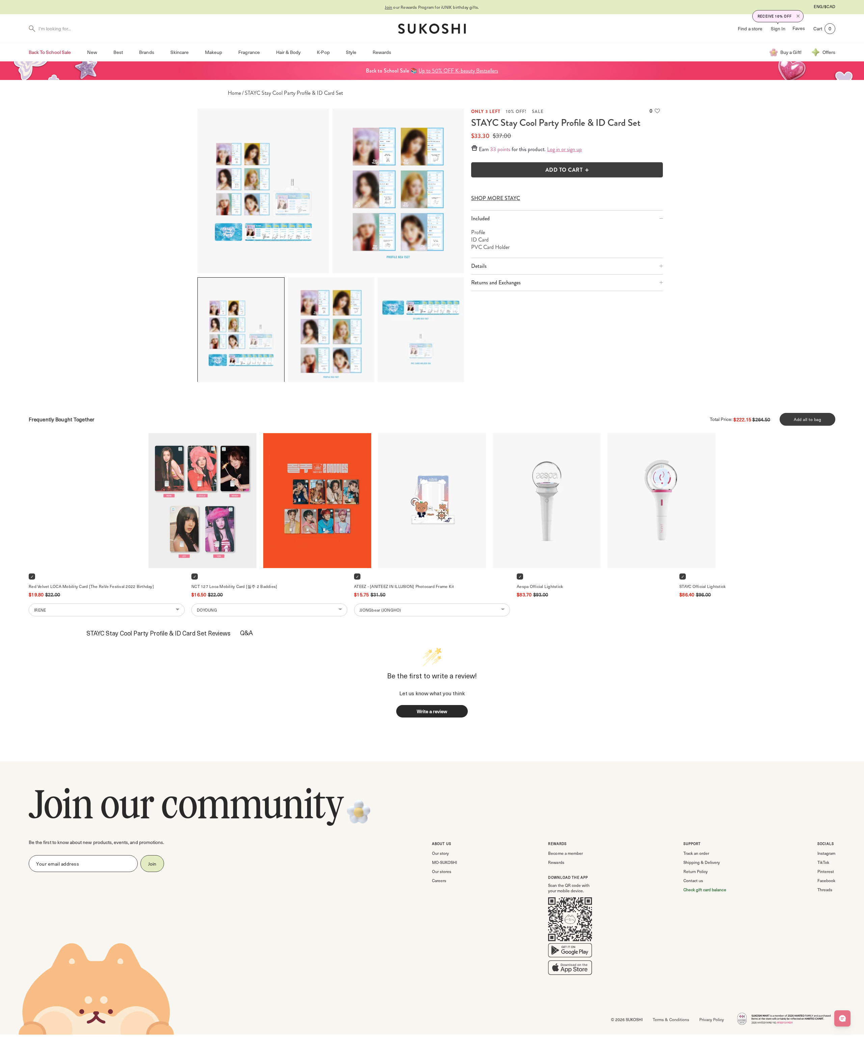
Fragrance (249, 52)
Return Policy (695, 871)
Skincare (179, 52)
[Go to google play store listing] (570, 951)
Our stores (441, 871)
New (92, 52)
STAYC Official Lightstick (702, 586)
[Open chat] (842, 1018)
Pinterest (825, 871)
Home (234, 93)
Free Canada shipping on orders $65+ (432, 7)
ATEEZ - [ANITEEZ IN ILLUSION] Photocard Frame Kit (404, 586)
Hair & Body (288, 52)
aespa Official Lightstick (540, 586)
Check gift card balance (704, 890)
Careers (439, 880)
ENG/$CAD (824, 6)
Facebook (826, 880)
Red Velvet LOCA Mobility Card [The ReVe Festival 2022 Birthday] (91, 586)
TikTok (823, 862)
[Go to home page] (431, 29)
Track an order (696, 853)
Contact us (693, 880)
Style (351, 52)
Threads (824, 890)
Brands (146, 52)
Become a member (565, 853)
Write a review (432, 711)
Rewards (382, 52)
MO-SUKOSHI (444, 862)
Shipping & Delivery (701, 862)
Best (118, 52)
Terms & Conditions (671, 1019)
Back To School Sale (50, 52)
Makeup (213, 52)
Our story (440, 853)
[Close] (798, 16)
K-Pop (323, 52)
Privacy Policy (711, 1019)
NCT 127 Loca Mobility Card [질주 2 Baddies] (234, 586)
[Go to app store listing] (570, 969)
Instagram (826, 853)
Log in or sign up (564, 149)
